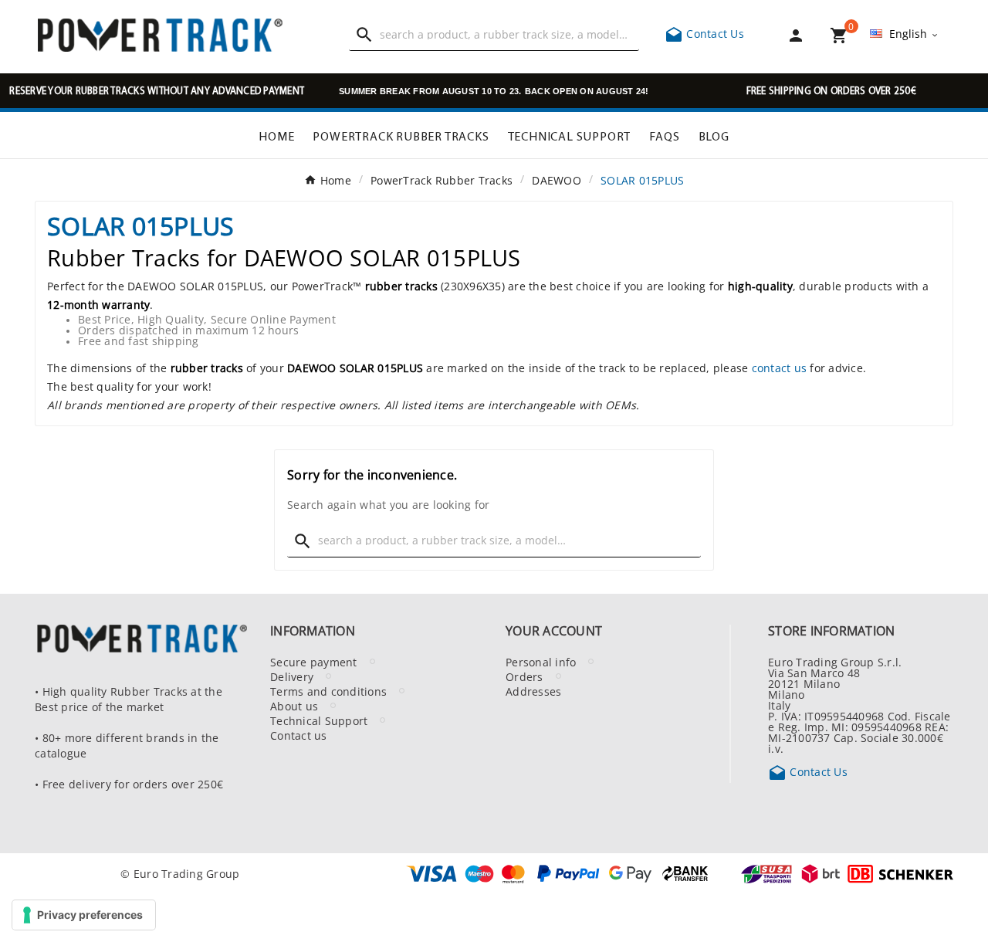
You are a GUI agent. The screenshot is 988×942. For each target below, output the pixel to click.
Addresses (533, 691)
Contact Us (704, 33)
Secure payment (313, 661)
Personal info (541, 661)
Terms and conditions (328, 691)
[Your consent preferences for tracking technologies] (83, 915)
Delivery (291, 676)
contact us (779, 367)
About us (294, 705)
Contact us (298, 735)
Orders (524, 676)
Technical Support (318, 720)
